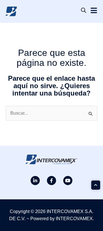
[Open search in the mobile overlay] (83, 10)
